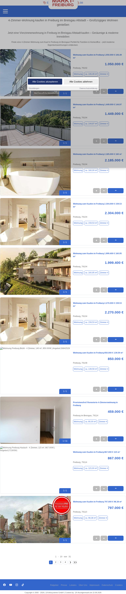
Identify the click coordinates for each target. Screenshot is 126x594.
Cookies (119, 585)
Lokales (72, 585)
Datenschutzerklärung (88, 88)
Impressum (94, 585)
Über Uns (83, 585)
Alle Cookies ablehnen (81, 81)
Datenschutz (107, 585)
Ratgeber (54, 585)
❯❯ (75, 562)
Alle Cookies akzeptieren (45, 81)
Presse (64, 585)
